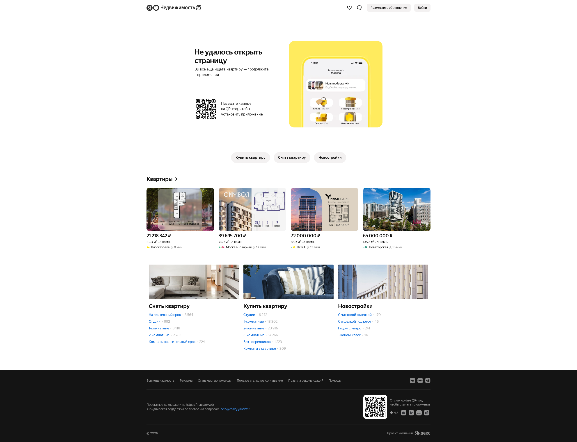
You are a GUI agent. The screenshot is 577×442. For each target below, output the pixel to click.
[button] (359, 8)
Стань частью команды (214, 380)
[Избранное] (349, 8)
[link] (422, 8)
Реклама (186, 380)
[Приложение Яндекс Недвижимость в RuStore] (426, 412)
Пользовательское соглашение (260, 380)
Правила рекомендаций (305, 380)
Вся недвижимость (160, 380)
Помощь (335, 380)
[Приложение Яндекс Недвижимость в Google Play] (411, 412)
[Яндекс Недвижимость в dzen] (420, 380)
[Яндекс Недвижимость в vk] (412, 380)
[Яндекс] (422, 433)
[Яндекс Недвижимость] (174, 8)
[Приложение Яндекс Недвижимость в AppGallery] (419, 412)
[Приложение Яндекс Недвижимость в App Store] (403, 412)
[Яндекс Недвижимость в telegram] (427, 380)
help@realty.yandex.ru (235, 409)
